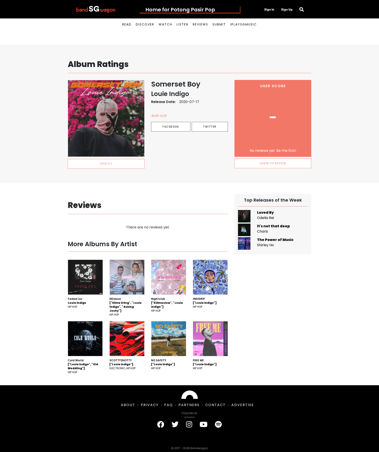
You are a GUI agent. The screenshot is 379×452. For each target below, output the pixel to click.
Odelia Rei (265, 217)
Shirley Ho (265, 245)
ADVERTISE (242, 404)
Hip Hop (72, 307)
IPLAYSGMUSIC (243, 24)
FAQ (168, 404)
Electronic (117, 368)
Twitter (209, 126)
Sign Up (287, 9)
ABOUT (128, 404)
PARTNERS (189, 404)
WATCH (165, 24)
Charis (262, 231)
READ (126, 24)
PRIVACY (150, 404)
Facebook (171, 126)
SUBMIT (219, 24)
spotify (106, 164)
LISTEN (182, 24)
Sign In (269, 9)
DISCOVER (145, 24)
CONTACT (215, 404)
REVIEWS (200, 24)
